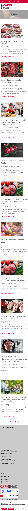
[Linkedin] (2, 1)
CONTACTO (8, 1)
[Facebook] (1, 1)
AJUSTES (19, 506)
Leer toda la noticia (7, 56)
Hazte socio (16, 1)
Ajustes (17, 508)
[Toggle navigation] (24, 7)
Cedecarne (4, 471)
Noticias (3, 468)
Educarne (3, 473)
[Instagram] (4, 1)
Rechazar (11, 508)
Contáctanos (4, 466)
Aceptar (4, 508)
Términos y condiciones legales (9, 499)
